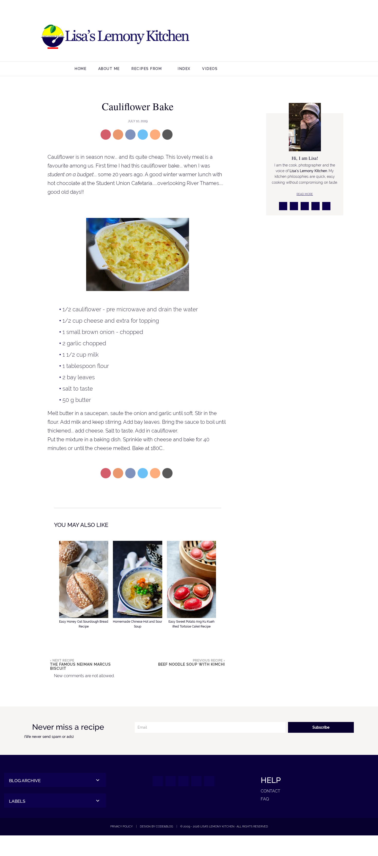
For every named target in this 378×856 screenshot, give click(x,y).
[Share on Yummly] (118, 134)
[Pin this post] (106, 134)
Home (80, 69)
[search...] (340, 69)
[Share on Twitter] (143, 134)
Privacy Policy (121, 826)
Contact (270, 791)
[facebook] (283, 37)
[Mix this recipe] (155, 134)
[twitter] (307, 37)
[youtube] (332, 37)
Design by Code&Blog (156, 826)
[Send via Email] (167, 134)
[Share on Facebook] (130, 134)
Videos (210, 69)
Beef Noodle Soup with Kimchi (191, 664)
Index (184, 69)
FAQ (265, 799)
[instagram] (295, 37)
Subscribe (320, 727)
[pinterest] (320, 37)
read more (304, 194)
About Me (109, 69)
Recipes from (146, 69)
